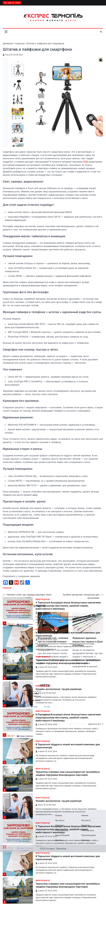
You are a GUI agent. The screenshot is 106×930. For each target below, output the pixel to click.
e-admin (41, 613)
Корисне (7, 588)
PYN (85, 161)
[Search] (101, 32)
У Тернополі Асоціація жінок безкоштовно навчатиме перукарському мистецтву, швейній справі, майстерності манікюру (68, 605)
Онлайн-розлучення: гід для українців (59, 689)
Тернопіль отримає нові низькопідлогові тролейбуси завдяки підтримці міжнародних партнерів (68, 662)
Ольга (7, 55)
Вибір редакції (43, 599)
